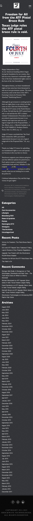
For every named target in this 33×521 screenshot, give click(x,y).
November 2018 (7, 387)
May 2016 (5, 409)
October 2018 (6, 390)
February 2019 (6, 384)
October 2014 (6, 450)
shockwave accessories (12, 189)
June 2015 (5, 428)
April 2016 (5, 412)
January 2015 (6, 442)
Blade (9, 167)
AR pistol (7, 185)
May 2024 (5, 321)
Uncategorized (8, 232)
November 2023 (7, 326)
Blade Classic (13, 169)
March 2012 (6, 483)
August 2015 (6, 425)
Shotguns (5, 227)
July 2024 (5, 315)
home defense (9, 187)
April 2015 (5, 434)
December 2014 (7, 445)
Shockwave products (11, 194)
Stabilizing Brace (18, 196)
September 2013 (7, 464)
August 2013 (6, 467)
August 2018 (6, 392)
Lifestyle (5, 213)
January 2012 (6, 489)
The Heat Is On (7, 261)
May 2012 (5, 481)
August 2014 (6, 456)
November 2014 (7, 448)
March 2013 (6, 470)
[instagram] (17, 502)
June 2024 (5, 318)
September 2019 (7, 373)
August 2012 (6, 478)
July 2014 (5, 459)
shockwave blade (10, 192)
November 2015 (7, 417)
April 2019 (5, 379)
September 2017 (7, 395)
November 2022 (7, 332)
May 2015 (5, 431)
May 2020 (5, 365)
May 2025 (5, 312)
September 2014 (7, 453)
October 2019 (6, 370)
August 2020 (6, 357)
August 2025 (6, 307)
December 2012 (7, 472)
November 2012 (7, 475)
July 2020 (5, 359)
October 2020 (6, 351)
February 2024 (6, 323)
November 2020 (7, 348)
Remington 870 (8, 224)
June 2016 (5, 406)
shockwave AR (25, 189)
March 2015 (6, 436)
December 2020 (7, 346)
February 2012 (6, 486)
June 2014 (5, 461)
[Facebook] (12, 502)
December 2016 (7, 403)
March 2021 (6, 340)
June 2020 (5, 362)
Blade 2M (19, 167)
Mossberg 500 (8, 216)
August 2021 (6, 334)
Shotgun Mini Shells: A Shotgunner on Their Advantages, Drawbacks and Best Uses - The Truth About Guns (17, 273)
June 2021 (5, 337)
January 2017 (6, 401)
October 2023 (6, 329)
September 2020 (7, 354)
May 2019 (5, 376)
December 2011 (7, 492)
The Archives (7, 229)
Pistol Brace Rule (19, 187)
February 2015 (6, 439)
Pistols (4, 221)
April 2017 (5, 398)
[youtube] (23, 502)
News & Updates (8, 218)
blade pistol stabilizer (22, 185)
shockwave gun (21, 192)
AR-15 (12, 185)
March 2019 (6, 381)
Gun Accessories (8, 210)
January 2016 (6, 414)
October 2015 (6, 420)
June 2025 (5, 310)
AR (3, 207)
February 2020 (6, 368)
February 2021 (6, 343)
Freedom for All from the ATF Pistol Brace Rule (17, 258)
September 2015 (7, 423)
